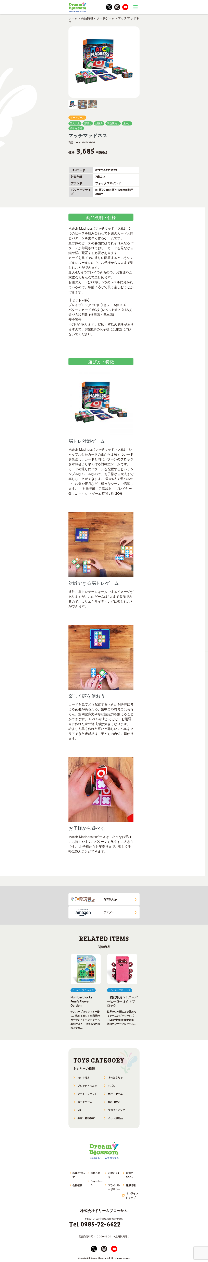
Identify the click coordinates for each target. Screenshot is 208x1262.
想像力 (99, 123)
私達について (79, 1175)
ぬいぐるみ (84, 1077)
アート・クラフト (87, 1093)
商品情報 (87, 18)
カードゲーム (85, 1101)
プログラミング (116, 1109)
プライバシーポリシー (114, 1187)
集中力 (127, 123)
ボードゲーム (105, 18)
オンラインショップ (132, 1195)
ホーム (73, 18)
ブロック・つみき (87, 1085)
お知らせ (95, 1173)
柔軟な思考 (76, 128)
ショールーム (96, 1183)
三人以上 (75, 123)
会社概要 (77, 1185)
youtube (125, 7)
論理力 (87, 123)
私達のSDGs (129, 1175)
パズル (111, 1085)
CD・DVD (114, 1101)
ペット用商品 (115, 1118)
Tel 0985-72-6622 (95, 1224)
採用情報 (131, 1185)
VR (79, 1109)
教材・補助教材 (86, 1118)
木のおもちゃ (115, 1077)
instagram (117, 7)
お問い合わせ (114, 1175)
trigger (135, 7)
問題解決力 (113, 123)
